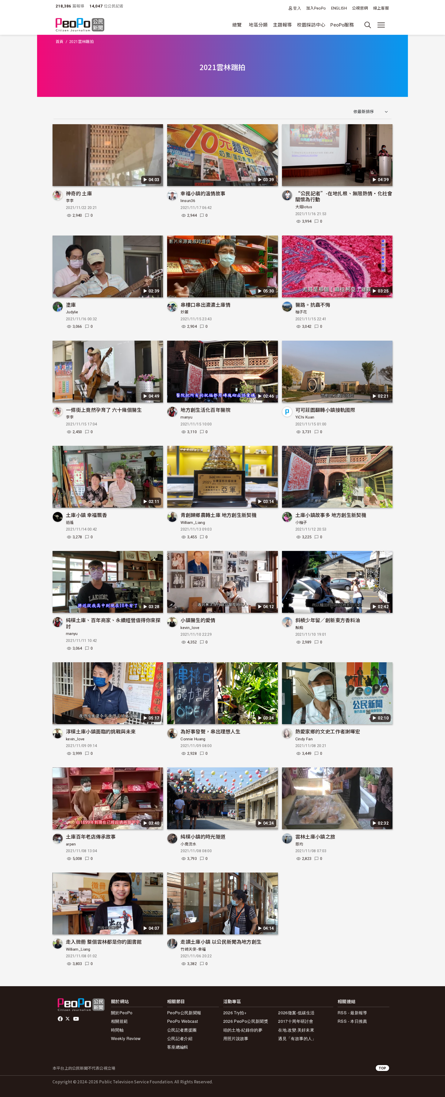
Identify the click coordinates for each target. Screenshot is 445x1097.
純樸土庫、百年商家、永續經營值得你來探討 (113, 623)
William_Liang (193, 522)
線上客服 (381, 8)
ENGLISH (339, 8)
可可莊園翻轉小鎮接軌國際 (325, 409)
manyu (186, 417)
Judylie (72, 312)
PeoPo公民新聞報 (184, 1013)
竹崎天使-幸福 (193, 949)
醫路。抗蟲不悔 (312, 304)
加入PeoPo (316, 8)
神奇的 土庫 (79, 193)
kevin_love (190, 627)
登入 (297, 8)
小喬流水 (188, 844)
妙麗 (185, 312)
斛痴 (299, 627)
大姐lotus (303, 207)
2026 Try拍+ (235, 1013)
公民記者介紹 (179, 1038)
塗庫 (71, 304)
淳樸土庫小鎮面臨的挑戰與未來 (101, 731)
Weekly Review (126, 1038)
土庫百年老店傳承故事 (91, 836)
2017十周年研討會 (295, 1021)
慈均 (299, 844)
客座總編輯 (177, 1047)
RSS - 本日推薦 (352, 1021)
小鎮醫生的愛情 (198, 619)
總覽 (237, 25)
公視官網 (360, 8)
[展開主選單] (381, 25)
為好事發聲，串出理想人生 (210, 731)
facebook (61, 1018)
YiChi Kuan (304, 417)
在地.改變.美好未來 (296, 1030)
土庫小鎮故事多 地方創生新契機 (330, 514)
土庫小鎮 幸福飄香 (86, 514)
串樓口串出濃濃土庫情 (205, 304)
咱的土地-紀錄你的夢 (243, 1030)
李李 (70, 200)
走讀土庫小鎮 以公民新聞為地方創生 (221, 941)
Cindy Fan (304, 739)
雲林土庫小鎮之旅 (315, 836)
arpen (71, 844)
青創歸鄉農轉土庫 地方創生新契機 (218, 514)
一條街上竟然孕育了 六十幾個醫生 (104, 409)
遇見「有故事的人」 (297, 1038)
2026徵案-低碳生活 (296, 1013)
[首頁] (80, 25)
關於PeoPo (122, 1013)
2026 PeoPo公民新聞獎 (245, 1021)
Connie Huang (193, 739)
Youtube (76, 1018)
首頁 (60, 41)
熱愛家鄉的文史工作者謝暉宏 (327, 731)
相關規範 (119, 1021)
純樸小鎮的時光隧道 (203, 836)
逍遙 (70, 522)
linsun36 (188, 200)
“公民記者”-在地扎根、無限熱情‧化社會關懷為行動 (343, 196)
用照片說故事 (236, 1038)
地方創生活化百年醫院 (205, 409)
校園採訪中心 (311, 25)
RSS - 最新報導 (352, 1013)
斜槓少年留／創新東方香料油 (327, 619)
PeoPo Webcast (182, 1021)
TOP (382, 1068)
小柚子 (301, 522)
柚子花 (301, 312)
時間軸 (117, 1030)
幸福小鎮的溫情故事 (203, 193)
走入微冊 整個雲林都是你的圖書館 (104, 941)
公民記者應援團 (182, 1030)
